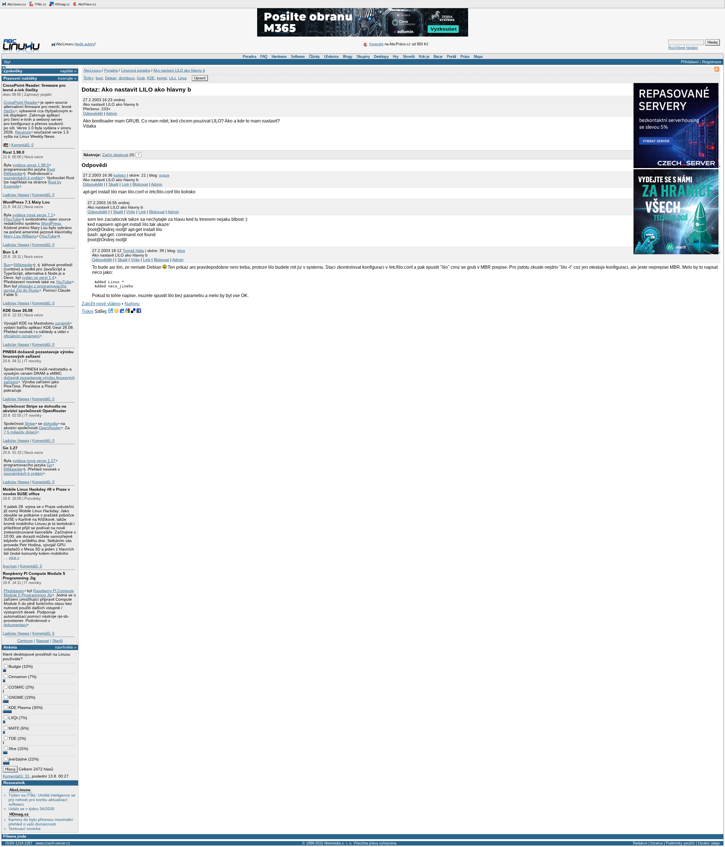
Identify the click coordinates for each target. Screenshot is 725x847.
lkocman (10, 566)
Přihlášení (690, 62)
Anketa (10, 647)
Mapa (478, 56)
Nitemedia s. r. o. (338, 843)
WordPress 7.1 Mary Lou (26, 202)
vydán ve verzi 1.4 (38, 278)
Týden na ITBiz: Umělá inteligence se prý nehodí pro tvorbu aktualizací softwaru (41, 799)
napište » (68, 71)
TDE (12, 738)
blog (181, 250)
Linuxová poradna (135, 70)
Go (49, 465)
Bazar (438, 56)
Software (298, 56)
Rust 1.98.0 (13, 152)
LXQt (13, 717)
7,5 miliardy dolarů (20, 432)
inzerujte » (67, 78)
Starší (57, 640)
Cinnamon (17, 676)
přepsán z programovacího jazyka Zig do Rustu (35, 288)
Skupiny (363, 56)
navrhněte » (65, 647)
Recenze (23, 132)
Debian (110, 78)
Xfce (12, 748)
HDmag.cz (62, 4)
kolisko (120, 175)
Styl (7, 62)
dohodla (50, 424)
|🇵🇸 (5, 145)
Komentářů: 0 (22, 145)
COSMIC (16, 687)
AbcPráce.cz (87, 4)
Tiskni (87, 311)
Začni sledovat (115, 155)
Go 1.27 (10, 448)
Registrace (711, 62)
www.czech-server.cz (53, 843)
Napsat (42, 640)
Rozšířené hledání (683, 48)
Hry (395, 56)
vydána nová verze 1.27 (34, 461)
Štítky (88, 78)
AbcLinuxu (20, 789)
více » (14, 558)
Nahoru (132, 303)
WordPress (51, 223)
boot (99, 78)
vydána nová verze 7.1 (32, 215)
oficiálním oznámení (22, 336)
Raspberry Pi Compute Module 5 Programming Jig (34, 575)
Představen (14, 591)
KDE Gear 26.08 (18, 310)
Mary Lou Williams (20, 236)
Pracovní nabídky (20, 78)
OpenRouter (50, 428)
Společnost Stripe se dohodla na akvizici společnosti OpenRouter (34, 408)
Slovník (409, 56)
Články (314, 56)
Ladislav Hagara (16, 195)
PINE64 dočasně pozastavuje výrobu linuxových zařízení (38, 354)
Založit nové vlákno (101, 303)
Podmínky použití (680, 843)
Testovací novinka (24, 828)
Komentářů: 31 (16, 776)
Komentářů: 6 (43, 633)
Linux (182, 78)
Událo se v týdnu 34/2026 (31, 808)
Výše (130, 211)
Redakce (640, 843)
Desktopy (381, 56)
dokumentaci (15, 625)
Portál (451, 56)
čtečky (9, 111)
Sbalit (113, 184)
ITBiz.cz (40, 4)
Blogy (347, 56)
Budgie (14, 666)
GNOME (16, 697)
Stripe (30, 424)
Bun (7, 265)
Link (125, 184)
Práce (465, 56)
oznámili (62, 323)
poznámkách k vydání (23, 178)
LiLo (172, 78)
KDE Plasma (19, 707)
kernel (162, 78)
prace (164, 175)
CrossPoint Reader (21, 102)
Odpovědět (93, 113)
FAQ (263, 56)
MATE (13, 728)
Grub (141, 78)
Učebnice (331, 56)
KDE (151, 78)
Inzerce (657, 843)
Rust (51, 169)
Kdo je (424, 56)
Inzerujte (376, 44)
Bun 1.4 (10, 252)
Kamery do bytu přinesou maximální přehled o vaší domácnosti (40, 821)
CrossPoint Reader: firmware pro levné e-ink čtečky (34, 87)
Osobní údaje (709, 843)
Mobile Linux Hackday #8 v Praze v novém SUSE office (36, 491)
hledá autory (84, 44)
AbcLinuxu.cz (16, 4)
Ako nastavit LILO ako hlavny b (179, 70)
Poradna (249, 56)
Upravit (200, 78)
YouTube (13, 219)
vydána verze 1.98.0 (30, 165)
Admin (111, 113)
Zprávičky (12, 71)
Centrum (25, 640)
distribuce (127, 78)
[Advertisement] (148, 138)
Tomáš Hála (133, 250)
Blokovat (140, 184)
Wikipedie (13, 173)
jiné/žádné (17, 759)
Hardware (279, 56)
